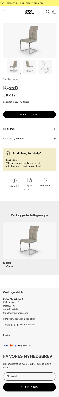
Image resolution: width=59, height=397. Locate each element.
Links (6, 335)
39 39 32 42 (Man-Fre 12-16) (21, 324)
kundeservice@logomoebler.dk (19, 318)
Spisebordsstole (11, 79)
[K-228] (14, 67)
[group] (29, 245)
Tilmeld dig (29, 387)
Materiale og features (13, 138)
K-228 (7, 262)
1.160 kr (8, 266)
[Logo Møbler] (29, 12)
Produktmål (8, 129)
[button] (47, 12)
